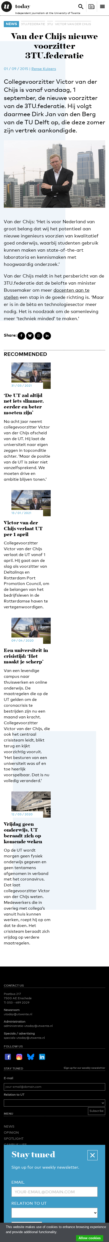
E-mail (8, 1078)
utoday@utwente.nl (18, 1014)
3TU (50, 24)
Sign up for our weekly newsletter (84, 1067)
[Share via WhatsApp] (38, 336)
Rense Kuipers (43, 68)
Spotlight (14, 1138)
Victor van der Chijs (73, 24)
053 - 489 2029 (18, 1002)
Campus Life (15, 1145)
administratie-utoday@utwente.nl (28, 1026)
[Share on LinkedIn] (47, 336)
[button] (92, 1155)
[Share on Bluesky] (30, 336)
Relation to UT (14, 1094)
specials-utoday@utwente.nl (24, 1038)
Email (18, 1182)
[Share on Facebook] (21, 336)
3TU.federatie (33, 24)
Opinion (11, 1132)
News (11, 24)
